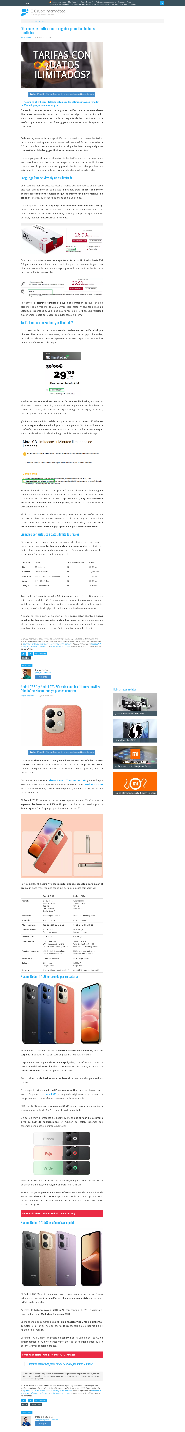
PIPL (95, 4)
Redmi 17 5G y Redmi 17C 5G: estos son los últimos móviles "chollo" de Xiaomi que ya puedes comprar (60, 103)
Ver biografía (43, 676)
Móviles (24, 1404)
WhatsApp (34, 646)
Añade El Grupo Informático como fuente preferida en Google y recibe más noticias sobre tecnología (63, 94)
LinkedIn (47, 672)
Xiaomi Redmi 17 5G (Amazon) (59, 1213)
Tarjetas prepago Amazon (106, 2)
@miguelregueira (42, 1419)
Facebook (95, 644)
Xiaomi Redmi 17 (87, 2)
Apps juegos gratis (59, 2)
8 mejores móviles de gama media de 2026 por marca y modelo (59, 1364)
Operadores (25, 657)
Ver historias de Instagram (109, 4)
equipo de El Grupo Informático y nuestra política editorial (47, 644)
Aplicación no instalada (82, 4)
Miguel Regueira (27, 695)
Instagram (25, 646)
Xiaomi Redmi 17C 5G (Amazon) (59, 1354)
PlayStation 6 (73, 2)
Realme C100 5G (94, 784)
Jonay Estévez (26, 37)
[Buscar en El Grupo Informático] (162, 3)
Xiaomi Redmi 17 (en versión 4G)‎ (67, 780)
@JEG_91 (38, 672)
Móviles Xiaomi (36, 1404)
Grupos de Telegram (126, 2)
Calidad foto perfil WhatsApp (60, 4)
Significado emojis (129, 4)
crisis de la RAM (47, 1094)
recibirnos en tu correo (59, 646)
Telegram (44, 646)
